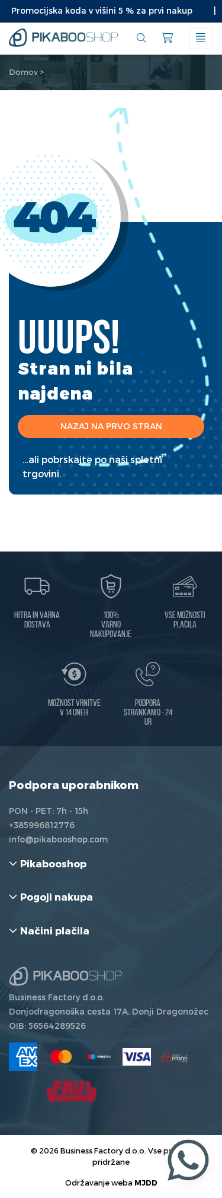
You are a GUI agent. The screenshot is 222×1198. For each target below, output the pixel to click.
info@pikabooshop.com (58, 839)
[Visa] (137, 1056)
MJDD (145, 1182)
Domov (23, 72)
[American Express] (23, 1056)
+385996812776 (42, 825)
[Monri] (174, 1056)
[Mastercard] (61, 1056)
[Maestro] (99, 1056)
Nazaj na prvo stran (111, 426)
